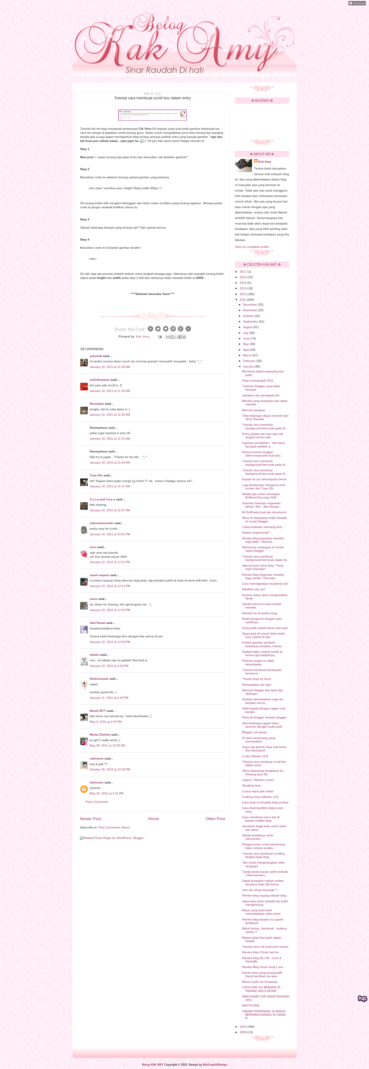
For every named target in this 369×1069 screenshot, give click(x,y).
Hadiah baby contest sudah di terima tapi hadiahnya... (262, 653)
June (246, 338)
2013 (243, 288)
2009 (243, 1032)
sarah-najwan (99, 575)
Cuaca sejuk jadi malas (257, 791)
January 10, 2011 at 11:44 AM (110, 462)
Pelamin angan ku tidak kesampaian (258, 662)
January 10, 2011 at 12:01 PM (110, 534)
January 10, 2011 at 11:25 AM (110, 391)
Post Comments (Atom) (114, 827)
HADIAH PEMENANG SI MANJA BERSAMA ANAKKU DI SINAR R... (264, 1015)
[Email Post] (160, 336)
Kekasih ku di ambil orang (259, 613)
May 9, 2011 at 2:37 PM (106, 721)
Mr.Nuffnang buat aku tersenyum (264, 512)
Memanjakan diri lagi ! (257, 684)
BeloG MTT (98, 710)
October (249, 316)
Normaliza (97, 403)
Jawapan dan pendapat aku (261, 395)
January (249, 366)
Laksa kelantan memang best (262, 527)
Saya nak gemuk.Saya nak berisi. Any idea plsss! (264, 748)
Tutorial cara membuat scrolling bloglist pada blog (263, 855)
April (246, 349)
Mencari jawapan (253, 410)
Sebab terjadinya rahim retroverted (258, 837)
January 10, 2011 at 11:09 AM (110, 367)
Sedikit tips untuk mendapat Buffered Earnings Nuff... (261, 495)
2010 (243, 1026)
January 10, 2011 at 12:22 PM (110, 610)
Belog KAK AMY (152, 1064)
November (250, 310)
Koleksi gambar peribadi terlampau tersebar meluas (262, 644)
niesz (93, 599)
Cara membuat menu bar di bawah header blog (261, 819)
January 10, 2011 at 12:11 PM (110, 562)
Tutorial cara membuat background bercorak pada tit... (265, 426)
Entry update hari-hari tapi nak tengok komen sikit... (262, 435)
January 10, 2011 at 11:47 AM (110, 486)
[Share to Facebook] (180, 337)
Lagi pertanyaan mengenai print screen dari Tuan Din (263, 486)
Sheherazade (99, 678)
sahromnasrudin (102, 523)
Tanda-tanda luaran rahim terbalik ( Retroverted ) (265, 873)
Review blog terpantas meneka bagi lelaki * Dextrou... (263, 540)
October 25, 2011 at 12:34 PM (110, 769)
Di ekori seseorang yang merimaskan (258, 739)
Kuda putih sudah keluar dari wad (264, 628)
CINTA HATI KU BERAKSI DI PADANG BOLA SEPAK (261, 989)
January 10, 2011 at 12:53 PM (110, 642)
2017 (243, 271)
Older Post (215, 818)
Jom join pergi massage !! (259, 890)
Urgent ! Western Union (258, 780)
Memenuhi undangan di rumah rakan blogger (263, 549)
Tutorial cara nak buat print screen (265, 946)
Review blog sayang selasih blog (264, 895)
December (250, 304)
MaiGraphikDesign (215, 1064)
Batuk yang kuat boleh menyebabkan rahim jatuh (261, 912)
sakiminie (97, 758)
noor (93, 547)
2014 (243, 282)
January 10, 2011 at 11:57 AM (110, 510)
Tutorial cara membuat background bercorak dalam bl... (265, 558)
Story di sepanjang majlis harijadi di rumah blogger (264, 519)
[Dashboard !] (357, 4)
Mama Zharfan (100, 734)
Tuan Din (96, 475)
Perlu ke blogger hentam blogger (264, 717)
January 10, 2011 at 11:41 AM (110, 438)
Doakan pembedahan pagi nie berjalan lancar (262, 701)
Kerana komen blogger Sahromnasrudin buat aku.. (262, 453)
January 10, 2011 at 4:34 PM (109, 666)
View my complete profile (252, 246)
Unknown (97, 782)
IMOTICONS (250, 1005)
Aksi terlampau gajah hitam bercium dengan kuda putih (262, 725)
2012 (243, 294)
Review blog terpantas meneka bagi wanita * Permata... (263, 576)
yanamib (96, 356)
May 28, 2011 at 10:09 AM (107, 745)
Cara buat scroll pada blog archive (265, 802)
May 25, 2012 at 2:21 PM (107, 793)
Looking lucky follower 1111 (260, 796)
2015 (243, 277)
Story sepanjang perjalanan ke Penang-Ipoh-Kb (262, 772)
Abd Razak (97, 622)
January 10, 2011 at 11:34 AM (110, 414)
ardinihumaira (100, 379)
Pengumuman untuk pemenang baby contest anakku (263, 846)
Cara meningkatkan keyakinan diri (265, 583)
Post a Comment (96, 801)
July (246, 333)
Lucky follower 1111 (255, 756)
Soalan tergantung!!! (256, 532)
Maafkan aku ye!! (253, 589)
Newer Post (90, 818)
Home (153, 818)
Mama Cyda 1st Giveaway (260, 981)
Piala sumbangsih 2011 (258, 380)
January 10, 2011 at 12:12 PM (110, 586)
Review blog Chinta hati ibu (260, 952)
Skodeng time (251, 785)
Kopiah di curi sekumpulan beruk (264, 479)
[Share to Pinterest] (184, 337)
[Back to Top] (362, 999)
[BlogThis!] (172, 337)
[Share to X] (176, 337)
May (246, 344)
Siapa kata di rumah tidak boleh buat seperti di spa (263, 635)
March (247, 355)
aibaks (94, 654)
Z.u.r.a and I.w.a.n (102, 499)
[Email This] (168, 337)
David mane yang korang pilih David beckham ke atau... (262, 974)
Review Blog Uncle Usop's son (262, 967)
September (251, 321)
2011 (243, 299)
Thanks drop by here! (256, 679)
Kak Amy (264, 161)
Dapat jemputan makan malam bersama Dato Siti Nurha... (263, 882)
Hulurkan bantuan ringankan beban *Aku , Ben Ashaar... (261, 505)
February (249, 361)
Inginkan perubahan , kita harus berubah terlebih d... (263, 444)
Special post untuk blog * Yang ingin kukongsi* (262, 567)
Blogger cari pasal (254, 732)
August (248, 327)
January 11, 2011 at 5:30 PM (109, 697)
